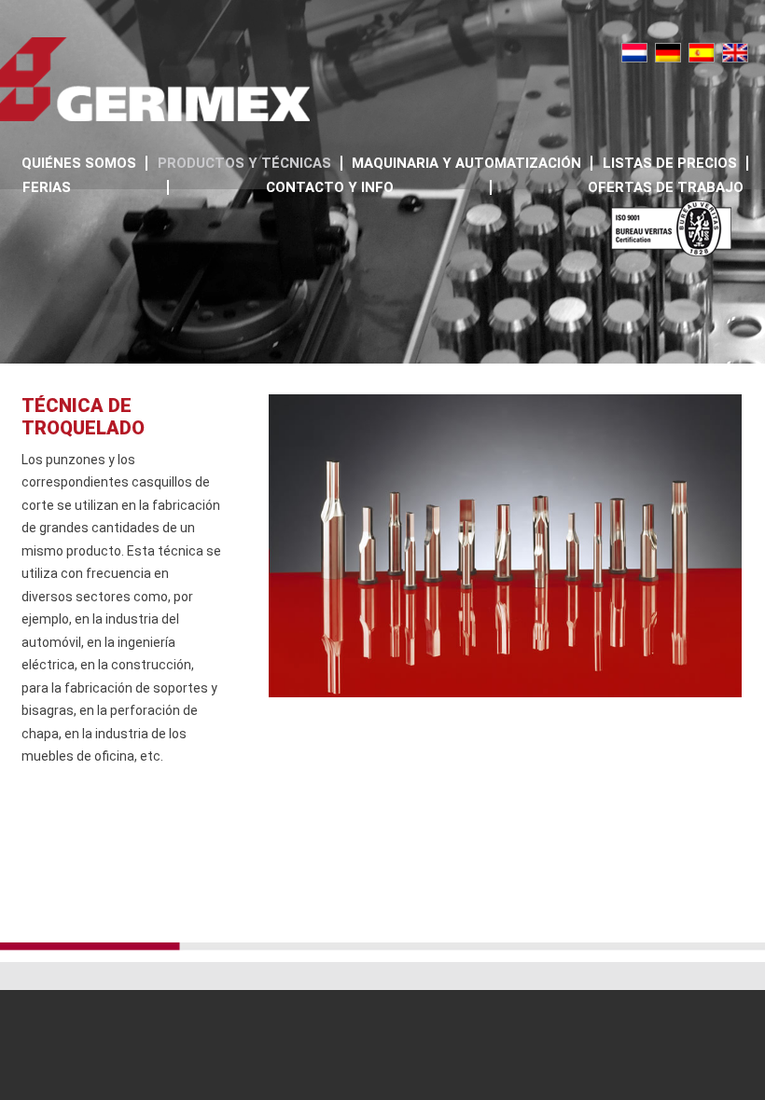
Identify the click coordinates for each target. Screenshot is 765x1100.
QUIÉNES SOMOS (78, 163)
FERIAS (46, 187)
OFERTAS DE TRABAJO (666, 187)
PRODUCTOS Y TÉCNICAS (244, 163)
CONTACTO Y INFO (330, 187)
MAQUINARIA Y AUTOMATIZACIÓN (466, 163)
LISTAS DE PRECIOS (670, 163)
